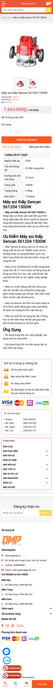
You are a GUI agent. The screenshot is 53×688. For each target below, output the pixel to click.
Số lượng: (6, 124)
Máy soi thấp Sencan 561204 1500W (24, 212)
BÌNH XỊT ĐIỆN (9, 460)
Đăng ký (45, 512)
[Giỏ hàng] (48, 4)
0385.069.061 (25, 585)
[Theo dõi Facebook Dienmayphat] (2, 626)
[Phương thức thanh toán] (25, 403)
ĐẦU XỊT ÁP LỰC (10, 474)
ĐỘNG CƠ (7, 483)
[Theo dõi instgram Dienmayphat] (7, 626)
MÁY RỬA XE (9, 455)
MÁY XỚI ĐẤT (9, 487)
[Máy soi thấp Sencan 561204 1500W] (26, 51)
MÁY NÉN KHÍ (9, 464)
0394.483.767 (25, 594)
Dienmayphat (26, 3)
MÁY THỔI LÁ (9, 469)
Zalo (20, 626)
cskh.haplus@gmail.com (24, 570)
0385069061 (19, 565)
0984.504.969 (25, 604)
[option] (26, 51)
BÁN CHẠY (8, 446)
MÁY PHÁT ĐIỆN (10, 451)
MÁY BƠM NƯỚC (10, 478)
